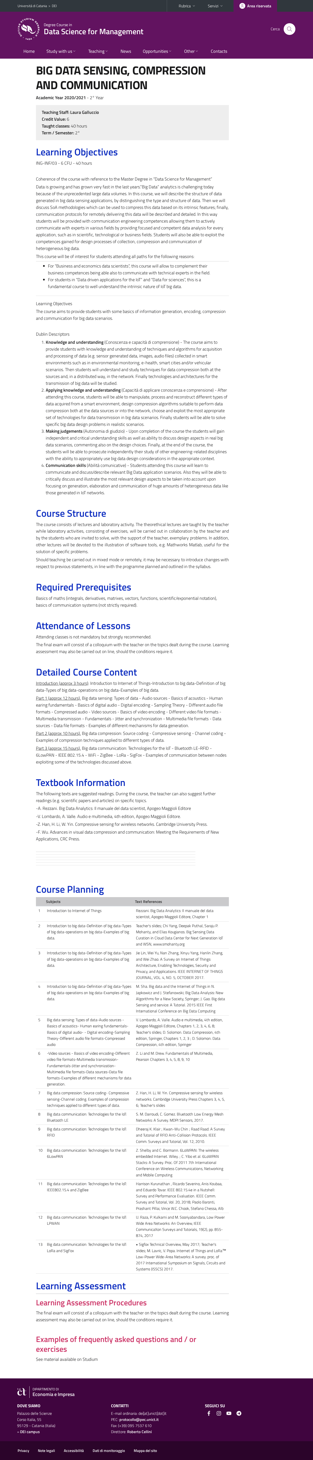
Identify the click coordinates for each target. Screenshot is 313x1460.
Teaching (96, 51)
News (126, 51)
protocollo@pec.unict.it (139, 1419)
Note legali (46, 1450)
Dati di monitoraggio (109, 1450)
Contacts (219, 51)
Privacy (23, 1450)
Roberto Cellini (139, 1432)
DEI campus (30, 1432)
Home (29, 51)
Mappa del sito (145, 1450)
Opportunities (155, 51)
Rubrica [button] (185, 6)
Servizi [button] (213, 6)
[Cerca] (289, 29)
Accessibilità (74, 1450)
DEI (54, 5)
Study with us (59, 51)
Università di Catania (32, 5)
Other (189, 51)
